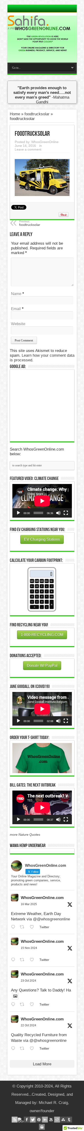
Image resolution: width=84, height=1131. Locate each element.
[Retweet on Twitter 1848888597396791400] (23, 1004)
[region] (42, 758)
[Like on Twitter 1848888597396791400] (33, 1004)
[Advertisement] (47, 405)
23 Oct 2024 (28, 980)
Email (16, 309)
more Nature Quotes (25, 834)
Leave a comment (28, 149)
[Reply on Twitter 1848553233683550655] (14, 1048)
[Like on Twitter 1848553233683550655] (33, 1048)
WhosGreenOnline (45, 142)
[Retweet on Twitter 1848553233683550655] (23, 1048)
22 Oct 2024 (28, 1025)
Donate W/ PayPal (42, 665)
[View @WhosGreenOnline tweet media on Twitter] (15, 996)
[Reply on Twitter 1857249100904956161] (14, 960)
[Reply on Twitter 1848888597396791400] (14, 1004)
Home (15, 114)
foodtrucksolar (36, 114)
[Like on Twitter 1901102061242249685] (33, 927)
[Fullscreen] (65, 513)
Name (16, 294)
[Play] (18, 513)
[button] (42, 758)
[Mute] (58, 513)
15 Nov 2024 (29, 948)
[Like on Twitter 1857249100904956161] (33, 960)
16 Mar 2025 (29, 904)
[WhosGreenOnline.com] (42, 22)
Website (18, 324)
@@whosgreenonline (51, 919)
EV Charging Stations (42, 539)
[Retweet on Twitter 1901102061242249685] (23, 927)
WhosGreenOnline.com (42, 897)
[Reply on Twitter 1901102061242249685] (14, 927)
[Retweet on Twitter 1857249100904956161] (23, 960)
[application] (42, 501)
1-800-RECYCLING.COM (42, 635)
